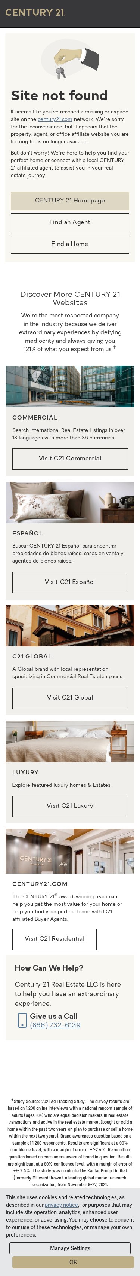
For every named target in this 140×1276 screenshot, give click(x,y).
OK (73, 1262)
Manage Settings (70, 1248)
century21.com (55, 119)
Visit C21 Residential (55, 939)
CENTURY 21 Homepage (70, 201)
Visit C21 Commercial (70, 459)
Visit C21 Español (70, 582)
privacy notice (61, 1205)
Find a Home (70, 244)
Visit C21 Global (70, 698)
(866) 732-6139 (55, 1025)
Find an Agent (70, 223)
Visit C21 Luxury (70, 806)
